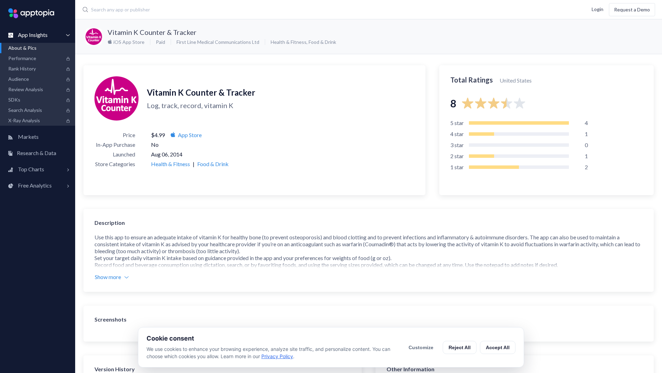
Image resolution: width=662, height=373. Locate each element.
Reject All (460, 347)
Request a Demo (632, 9)
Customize (421, 347)
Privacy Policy (277, 356)
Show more (108, 277)
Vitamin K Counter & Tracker (152, 32)
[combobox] (267, 10)
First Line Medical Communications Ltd (218, 42)
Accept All (498, 347)
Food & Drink (322, 42)
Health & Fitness (289, 42)
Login (597, 9)
